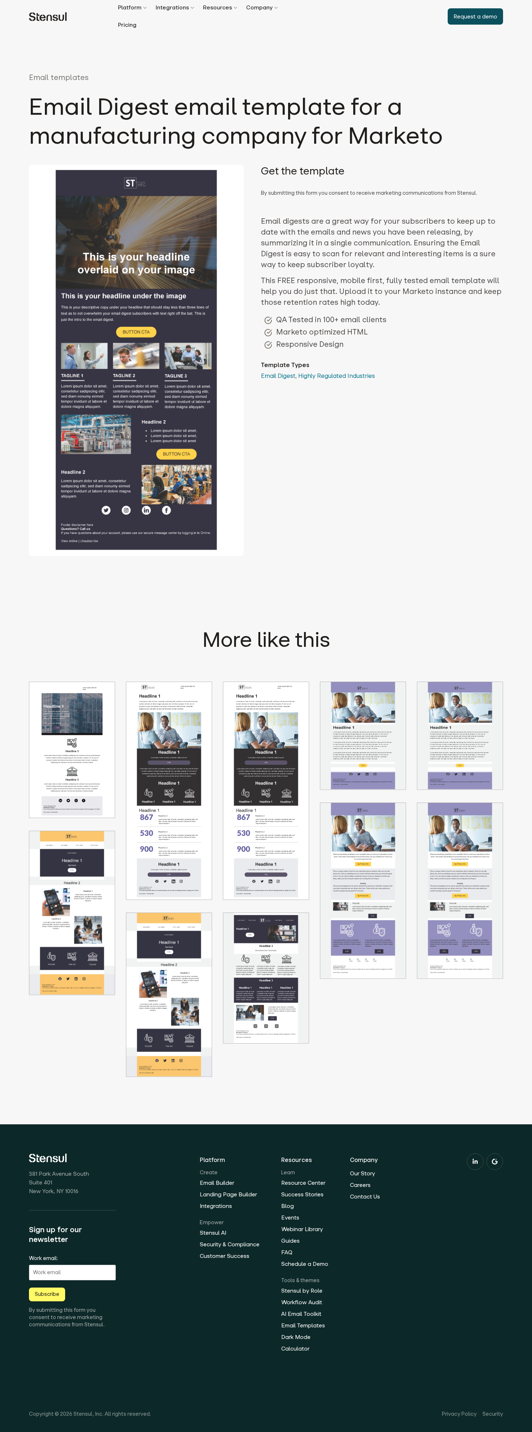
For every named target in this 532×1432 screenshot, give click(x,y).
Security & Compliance (229, 1244)
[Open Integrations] (192, 8)
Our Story (362, 1173)
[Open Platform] (145, 8)
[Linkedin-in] (475, 1161)
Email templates (59, 77)
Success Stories (302, 1194)
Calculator (295, 1348)
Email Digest (278, 375)
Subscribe (47, 1294)
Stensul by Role (301, 1290)
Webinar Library (302, 1229)
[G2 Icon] (494, 1161)
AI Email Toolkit (301, 1313)
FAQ (286, 1252)
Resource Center (303, 1182)
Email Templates (303, 1325)
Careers (360, 1185)
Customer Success (224, 1255)
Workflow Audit (301, 1302)
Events (290, 1217)
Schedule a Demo (304, 1263)
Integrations (216, 1206)
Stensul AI (213, 1232)
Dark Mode (296, 1337)
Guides (290, 1240)
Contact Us (365, 1196)
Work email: (43, 1258)
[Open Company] (276, 8)
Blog (287, 1206)
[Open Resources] (235, 8)
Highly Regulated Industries (336, 375)
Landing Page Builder (228, 1194)
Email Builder (217, 1182)
